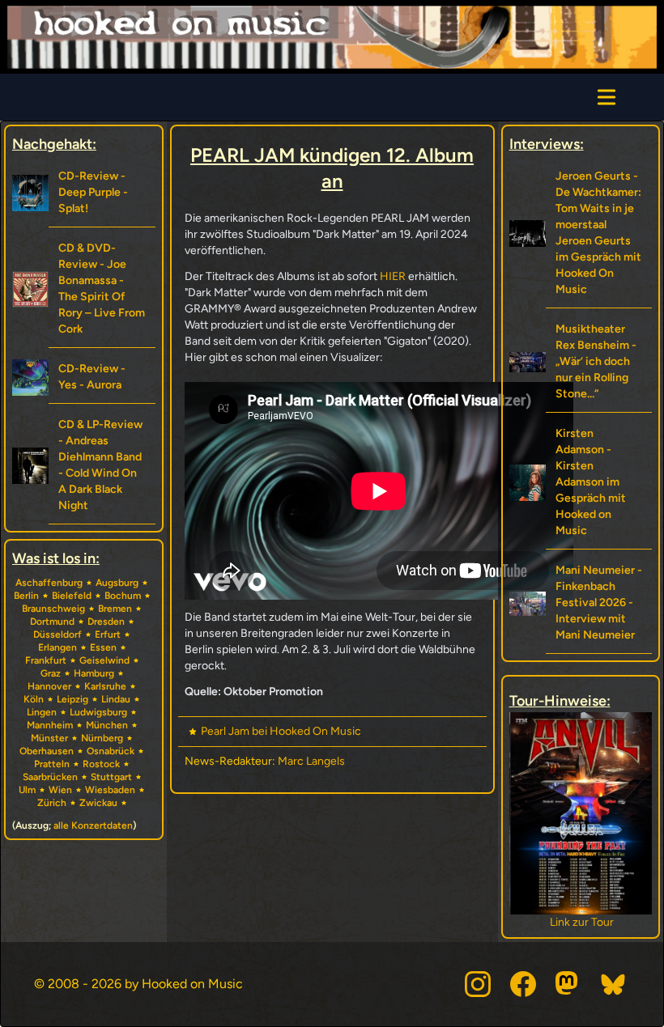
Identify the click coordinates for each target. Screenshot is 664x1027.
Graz (50, 673)
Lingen (42, 712)
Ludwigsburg (98, 712)
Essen (103, 647)
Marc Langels (311, 761)
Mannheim (50, 725)
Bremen (115, 608)
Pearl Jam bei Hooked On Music (281, 731)
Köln (33, 699)
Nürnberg (102, 738)
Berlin (26, 595)
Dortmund (52, 621)
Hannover (49, 686)
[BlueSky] (614, 984)
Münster (49, 738)
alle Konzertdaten (93, 825)
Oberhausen (46, 751)
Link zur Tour (580, 922)
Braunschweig (53, 608)
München (107, 725)
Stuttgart (111, 777)
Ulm (27, 790)
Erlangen (57, 647)
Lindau (115, 699)
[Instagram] (478, 984)
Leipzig (72, 699)
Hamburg (94, 673)
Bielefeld (72, 595)
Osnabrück (110, 751)
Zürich (51, 802)
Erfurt (108, 634)
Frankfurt (45, 660)
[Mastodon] (568, 984)
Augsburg (117, 582)
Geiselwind (104, 660)
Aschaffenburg (49, 582)
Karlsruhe (105, 686)
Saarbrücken (50, 777)
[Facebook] (523, 984)
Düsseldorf (57, 634)
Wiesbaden (110, 790)
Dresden (106, 621)
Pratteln (52, 764)
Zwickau (98, 802)
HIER (393, 276)
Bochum (122, 595)
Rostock (101, 764)
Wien (60, 790)
